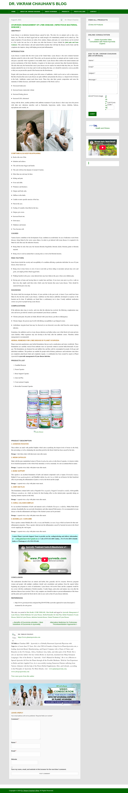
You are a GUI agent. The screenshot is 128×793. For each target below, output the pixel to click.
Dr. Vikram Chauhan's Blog (38, 4)
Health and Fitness (103, 128)
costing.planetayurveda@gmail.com (26, 539)
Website (14, 759)
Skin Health (49, 612)
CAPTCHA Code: (111, 104)
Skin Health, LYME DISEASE (36, 612)
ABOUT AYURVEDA (51, 11)
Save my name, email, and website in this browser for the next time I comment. (38, 769)
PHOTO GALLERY (79, 11)
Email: (91, 67)
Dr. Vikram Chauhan (71, 20)
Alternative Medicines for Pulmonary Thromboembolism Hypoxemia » (63, 623)
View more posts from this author (22, 676)
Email (13, 751)
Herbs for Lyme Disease (24, 617)
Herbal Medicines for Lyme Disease (31, 615)
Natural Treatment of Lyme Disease (58, 617)
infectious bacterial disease (39, 617)
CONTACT (93, 11)
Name (13, 742)
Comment (15, 719)
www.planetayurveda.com (58, 669)
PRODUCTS (65, 11)
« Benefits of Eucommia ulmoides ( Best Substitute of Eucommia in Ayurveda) (28, 623)
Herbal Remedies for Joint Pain (52, 615)
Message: (92, 80)
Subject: (91, 73)
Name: (91, 60)
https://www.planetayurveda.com (29, 637)
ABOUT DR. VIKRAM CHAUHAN (30, 11)
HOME (13, 11)
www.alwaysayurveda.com (20, 671)
